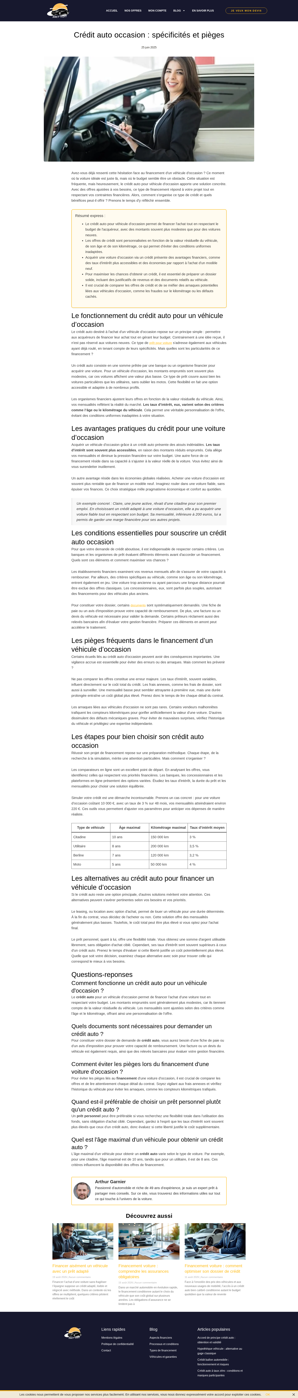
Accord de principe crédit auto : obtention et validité (216, 1340)
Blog (177, 10)
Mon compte (157, 10)
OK (268, 1394)
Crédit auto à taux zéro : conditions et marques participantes (220, 1373)
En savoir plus (203, 10)
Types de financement (163, 1350)
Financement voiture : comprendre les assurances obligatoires (143, 1271)
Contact (106, 1350)
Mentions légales (111, 1337)
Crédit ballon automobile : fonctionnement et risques (213, 1362)
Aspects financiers (161, 1337)
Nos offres (133, 10)
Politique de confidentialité (117, 1344)
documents (138, 605)
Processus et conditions (164, 1344)
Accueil (112, 10)
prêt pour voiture (160, 343)
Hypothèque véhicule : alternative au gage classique (219, 1351)
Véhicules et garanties (163, 1356)
